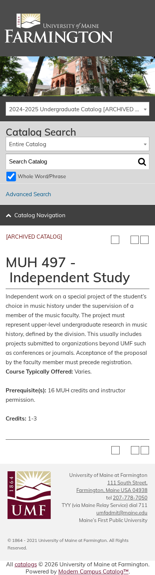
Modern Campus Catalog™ (93, 571)
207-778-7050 (130, 498)
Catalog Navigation (39, 215)
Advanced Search (28, 194)
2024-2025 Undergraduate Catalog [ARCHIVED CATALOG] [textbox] (79, 109)
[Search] (142, 161)
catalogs (26, 564)
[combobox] (77, 109)
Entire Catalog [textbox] (27, 144)
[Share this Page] (125, 240)
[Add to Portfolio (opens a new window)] (115, 240)
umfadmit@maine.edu (121, 513)
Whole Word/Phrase (42, 176)
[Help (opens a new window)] (144, 240)
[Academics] (77, 28)
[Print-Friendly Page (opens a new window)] (135, 240)
